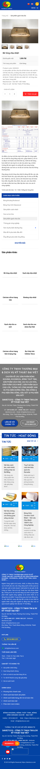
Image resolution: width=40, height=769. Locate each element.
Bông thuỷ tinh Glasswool (12, 205)
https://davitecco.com (29, 718)
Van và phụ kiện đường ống (12, 228)
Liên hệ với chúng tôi (10, 423)
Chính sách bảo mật (10, 701)
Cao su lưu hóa (8, 214)
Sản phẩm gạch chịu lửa (18, 16)
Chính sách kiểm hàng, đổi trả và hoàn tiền (18, 698)
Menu (33, 8)
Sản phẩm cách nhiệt (10, 209)
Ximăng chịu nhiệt (29, 297)
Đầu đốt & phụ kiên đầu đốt (12, 232)
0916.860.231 (12, 639)
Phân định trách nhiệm (11, 704)
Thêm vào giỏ (32, 94)
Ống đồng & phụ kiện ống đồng (14, 237)
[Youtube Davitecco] (8, 752)
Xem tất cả (31, 441)
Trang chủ (5, 16)
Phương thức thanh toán (12, 692)
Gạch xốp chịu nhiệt (30, 273)
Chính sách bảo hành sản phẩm (14, 695)
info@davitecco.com (12, 648)
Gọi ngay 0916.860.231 (30, 423)
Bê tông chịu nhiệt (10, 273)
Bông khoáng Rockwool (11, 200)
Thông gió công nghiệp (11, 223)
